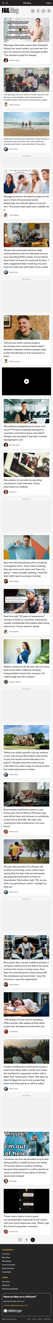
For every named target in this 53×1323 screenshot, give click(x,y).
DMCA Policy (47, 1319)
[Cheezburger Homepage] (26, 1311)
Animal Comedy (8, 1265)
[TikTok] (43, 11)
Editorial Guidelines (10, 1289)
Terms (29, 1319)
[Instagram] (33, 11)
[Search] (7, 3)
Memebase (6, 1261)
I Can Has (6, 1254)
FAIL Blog (27, 3)
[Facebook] (38, 11)
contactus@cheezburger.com (16, 1305)
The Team (6, 1281)
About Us (5, 1285)
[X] (49, 11)
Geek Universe (8, 1268)
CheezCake (6, 1272)
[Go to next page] (33, 1240)
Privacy (34, 1319)
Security (39, 1319)
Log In (48, 3)
